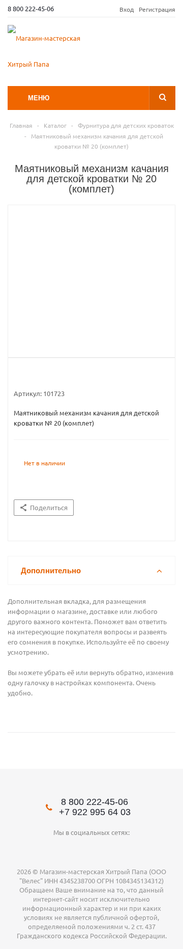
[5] (57, 375)
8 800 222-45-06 (31, 8)
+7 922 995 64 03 (95, 812)
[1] (18, 375)
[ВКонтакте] (50, 849)
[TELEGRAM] (92, 849)
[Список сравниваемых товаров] (169, 44)
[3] (38, 375)
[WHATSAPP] (133, 849)
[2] (28, 375)
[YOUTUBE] (71, 849)
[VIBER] (112, 849)
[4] (47, 375)
